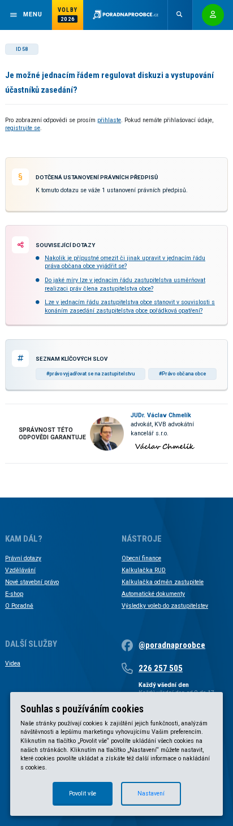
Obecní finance (141, 558)
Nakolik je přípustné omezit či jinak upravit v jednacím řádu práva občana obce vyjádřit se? (125, 262)
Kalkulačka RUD (144, 570)
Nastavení (151, 793)
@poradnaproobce (172, 645)
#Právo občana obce (182, 374)
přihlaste (109, 120)
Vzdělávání (20, 570)
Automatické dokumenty (153, 594)
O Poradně (19, 605)
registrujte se (22, 128)
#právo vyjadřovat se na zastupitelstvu (90, 374)
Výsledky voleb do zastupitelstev (165, 605)
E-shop (14, 594)
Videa (12, 663)
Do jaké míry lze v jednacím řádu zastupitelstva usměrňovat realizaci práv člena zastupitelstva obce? (125, 284)
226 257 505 (161, 668)
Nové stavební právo (32, 582)
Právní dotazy (23, 558)
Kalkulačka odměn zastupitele (163, 582)
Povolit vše (82, 793)
